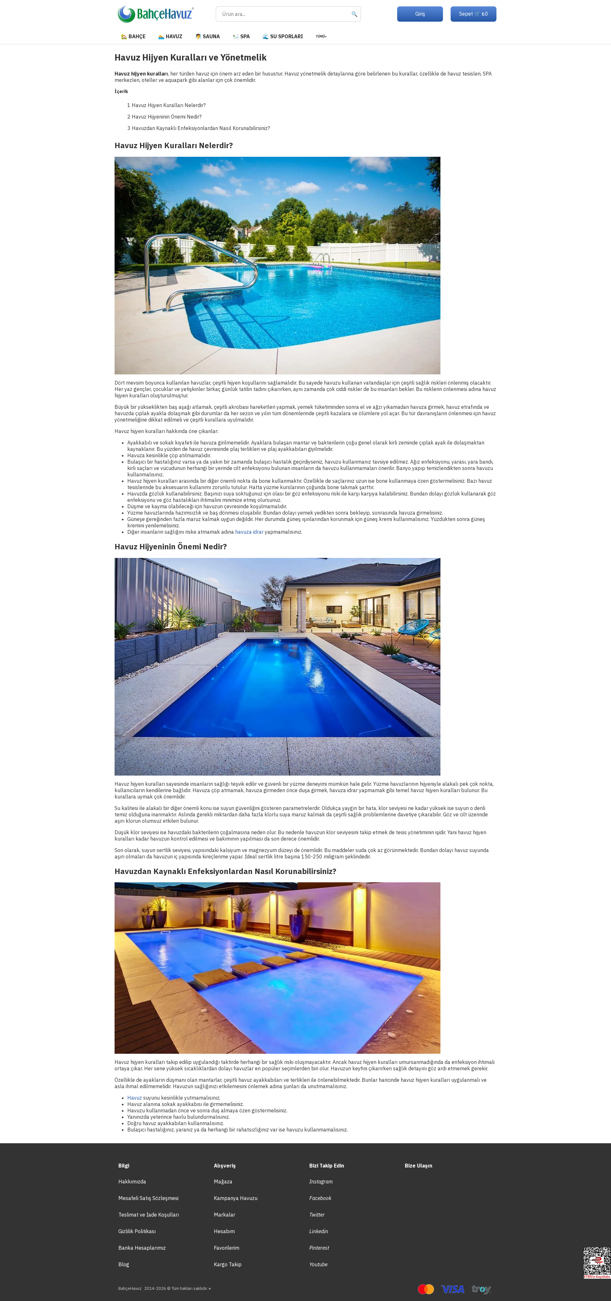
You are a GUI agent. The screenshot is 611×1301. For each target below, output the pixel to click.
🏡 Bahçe (133, 36)
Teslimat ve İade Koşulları (148, 1214)
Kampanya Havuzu (235, 1198)
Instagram (321, 1181)
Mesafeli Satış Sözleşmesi (148, 1198)
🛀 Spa (241, 36)
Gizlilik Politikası (137, 1231)
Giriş (420, 14)
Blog (123, 1264)
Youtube (318, 1264)
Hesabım (224, 1231)
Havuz (134, 1098)
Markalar (224, 1214)
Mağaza (223, 1181)
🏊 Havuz (170, 36)
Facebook (320, 1198)
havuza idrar (249, 532)
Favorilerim (226, 1248)
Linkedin (318, 1231)
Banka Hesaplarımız (142, 1248)
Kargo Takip (228, 1264)
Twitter (317, 1214)
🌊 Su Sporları (283, 36)
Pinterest (319, 1248)
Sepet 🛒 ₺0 (473, 14)
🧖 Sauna (207, 36)
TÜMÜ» (321, 36)
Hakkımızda (132, 1181)
